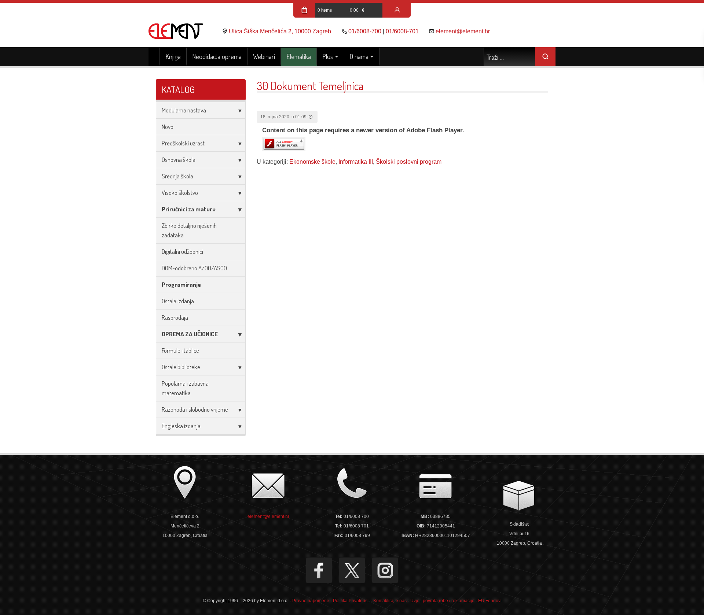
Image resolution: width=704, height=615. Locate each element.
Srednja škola (177, 176)
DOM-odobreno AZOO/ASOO (194, 268)
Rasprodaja (175, 317)
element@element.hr (463, 31)
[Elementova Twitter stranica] (352, 570)
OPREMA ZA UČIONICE (190, 334)
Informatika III (355, 162)
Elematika (298, 56)
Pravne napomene (310, 600)
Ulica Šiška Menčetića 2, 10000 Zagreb (280, 31)
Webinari (264, 56)
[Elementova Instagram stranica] (385, 570)
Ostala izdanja (178, 301)
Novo (167, 126)
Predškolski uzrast (183, 143)
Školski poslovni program (408, 162)
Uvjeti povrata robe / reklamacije (442, 600)
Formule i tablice (180, 350)
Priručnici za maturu (189, 209)
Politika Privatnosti (351, 600)
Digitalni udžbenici (182, 251)
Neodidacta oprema (217, 56)
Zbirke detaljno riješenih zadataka (189, 230)
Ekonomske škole (312, 162)
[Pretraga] (545, 56)
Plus (327, 56)
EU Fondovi (490, 600)
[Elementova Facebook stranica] (319, 570)
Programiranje (181, 284)
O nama (359, 56)
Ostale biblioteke (181, 367)
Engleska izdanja (181, 426)
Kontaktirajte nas (390, 600)
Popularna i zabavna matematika (185, 388)
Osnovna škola (178, 159)
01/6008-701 (402, 31)
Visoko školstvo (180, 192)
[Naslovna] (154, 57)
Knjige (173, 56)
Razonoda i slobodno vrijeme (195, 409)
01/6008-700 (364, 31)
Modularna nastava (184, 110)
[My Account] (397, 10)
